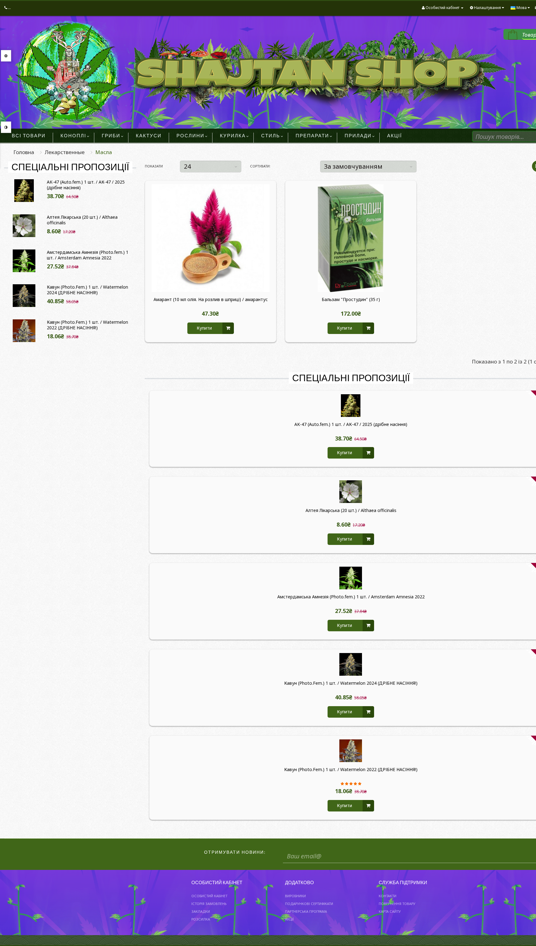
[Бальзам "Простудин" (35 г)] (351, 238)
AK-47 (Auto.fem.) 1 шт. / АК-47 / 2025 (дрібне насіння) (86, 184)
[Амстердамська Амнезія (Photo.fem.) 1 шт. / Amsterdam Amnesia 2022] (24, 260)
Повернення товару (397, 903)
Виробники (295, 895)
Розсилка (200, 919)
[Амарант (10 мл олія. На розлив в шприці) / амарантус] (211, 238)
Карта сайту (390, 911)
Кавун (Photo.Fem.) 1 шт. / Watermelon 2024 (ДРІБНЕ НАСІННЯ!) (87, 289)
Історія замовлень (208, 903)
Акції (289, 919)
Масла (103, 152)
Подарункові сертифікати (309, 903)
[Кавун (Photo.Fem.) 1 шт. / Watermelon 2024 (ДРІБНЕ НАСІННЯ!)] (24, 295)
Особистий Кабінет (209, 895)
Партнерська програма (306, 911)
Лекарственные (65, 152)
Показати (154, 166)
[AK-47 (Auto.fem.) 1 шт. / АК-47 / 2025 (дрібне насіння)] (24, 190)
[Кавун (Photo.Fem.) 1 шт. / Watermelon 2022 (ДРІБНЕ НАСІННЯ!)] (24, 330)
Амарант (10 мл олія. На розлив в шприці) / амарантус (211, 299)
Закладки (200, 911)
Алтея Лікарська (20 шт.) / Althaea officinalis (82, 220)
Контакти (387, 895)
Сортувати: (260, 166)
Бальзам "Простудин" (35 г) (351, 299)
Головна (23, 152)
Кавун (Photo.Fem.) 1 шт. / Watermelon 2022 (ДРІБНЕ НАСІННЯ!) (87, 325)
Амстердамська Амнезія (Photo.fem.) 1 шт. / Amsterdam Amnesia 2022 (87, 255)
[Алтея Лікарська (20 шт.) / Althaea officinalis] (24, 225)
